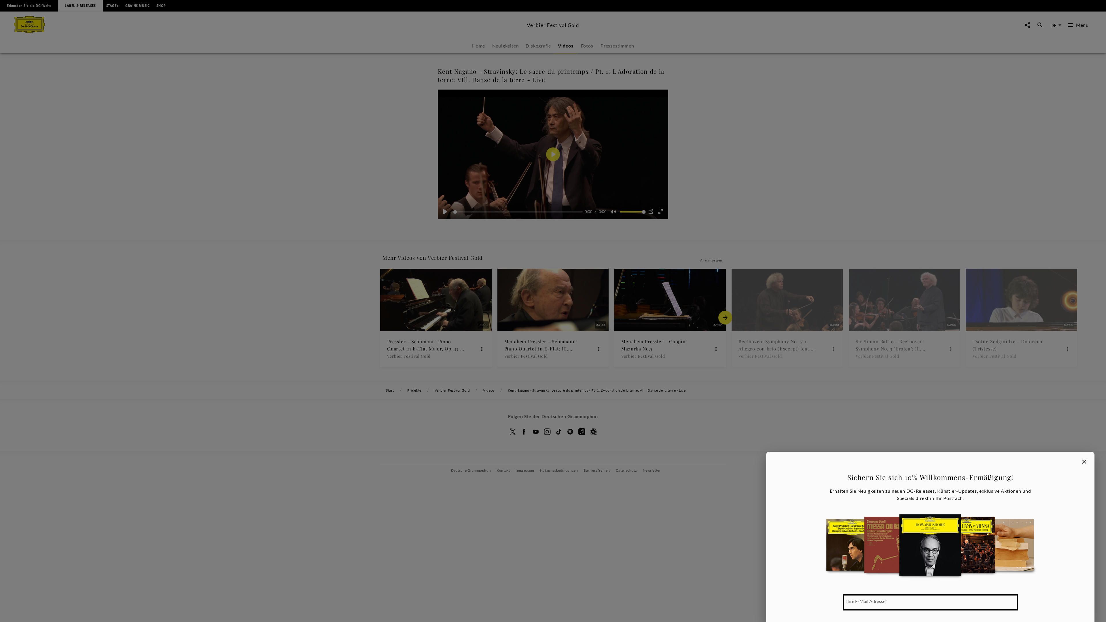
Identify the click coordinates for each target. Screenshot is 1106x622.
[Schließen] (1084, 461)
